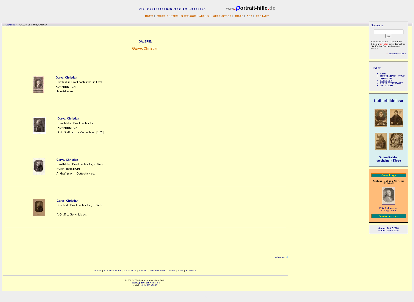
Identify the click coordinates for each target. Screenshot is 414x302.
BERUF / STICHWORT (391, 83)
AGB (249, 16)
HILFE (239, 16)
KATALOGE (188, 16)
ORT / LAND (386, 85)
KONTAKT (262, 16)
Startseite (10, 25)
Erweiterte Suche (397, 53)
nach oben (279, 257)
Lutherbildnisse (388, 101)
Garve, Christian (66, 77)
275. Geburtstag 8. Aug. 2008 (388, 209)
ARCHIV (204, 16)
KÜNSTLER (386, 81)
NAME (383, 73)
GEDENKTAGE (222, 16)
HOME (149, 16)
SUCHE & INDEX (167, 16)
